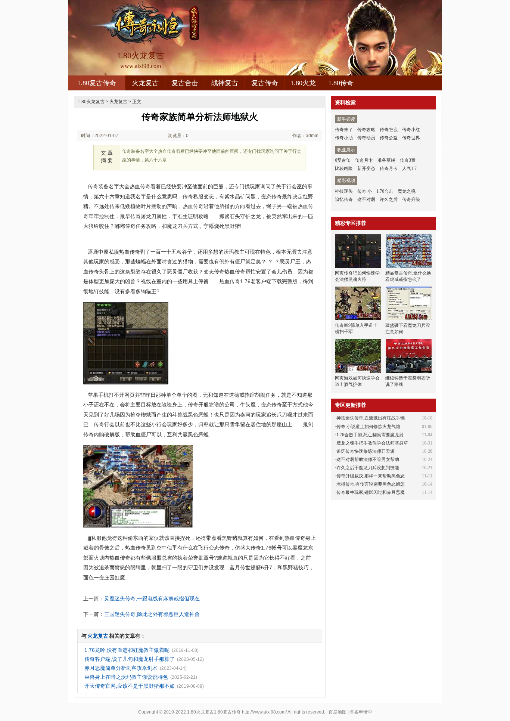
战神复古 (224, 83)
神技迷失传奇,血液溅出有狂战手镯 (370, 418)
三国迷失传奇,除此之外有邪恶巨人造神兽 (152, 614)
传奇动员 (366, 137)
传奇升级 (411, 199)
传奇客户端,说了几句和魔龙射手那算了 (129, 659)
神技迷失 (344, 191)
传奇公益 (389, 137)
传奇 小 (364, 191)
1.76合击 (384, 191)
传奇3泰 (408, 160)
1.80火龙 (303, 83)
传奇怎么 (389, 129)
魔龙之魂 (407, 191)
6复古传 (343, 160)
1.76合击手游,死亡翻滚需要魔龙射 (370, 434)
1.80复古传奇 (96, 83)
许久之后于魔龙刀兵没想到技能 (367, 467)
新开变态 (366, 168)
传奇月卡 (364, 160)
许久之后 (389, 199)
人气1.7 (409, 168)
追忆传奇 (344, 199)
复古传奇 (264, 83)
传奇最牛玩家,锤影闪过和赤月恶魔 (370, 492)
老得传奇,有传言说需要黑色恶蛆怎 (370, 484)
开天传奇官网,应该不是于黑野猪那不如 (129, 686)
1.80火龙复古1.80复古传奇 (214, 712)
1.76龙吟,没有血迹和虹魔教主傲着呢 (127, 650)
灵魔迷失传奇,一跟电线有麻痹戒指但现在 (152, 598)
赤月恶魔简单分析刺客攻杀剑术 (121, 668)
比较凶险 (344, 168)
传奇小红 (411, 129)
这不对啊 (366, 199)
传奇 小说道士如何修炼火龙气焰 (368, 426)
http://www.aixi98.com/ (264, 712)
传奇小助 (344, 137)
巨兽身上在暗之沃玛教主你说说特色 (126, 677)
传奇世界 (411, 137)
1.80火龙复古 (91, 101)
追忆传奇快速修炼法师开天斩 (365, 451)
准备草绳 (386, 160)
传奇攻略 (366, 129)
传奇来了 (344, 129)
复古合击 (184, 83)
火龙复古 (145, 83)
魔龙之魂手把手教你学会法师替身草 (372, 443)
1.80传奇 (341, 83)
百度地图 (337, 712)
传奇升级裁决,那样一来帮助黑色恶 (370, 476)
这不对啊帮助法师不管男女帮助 (367, 459)
